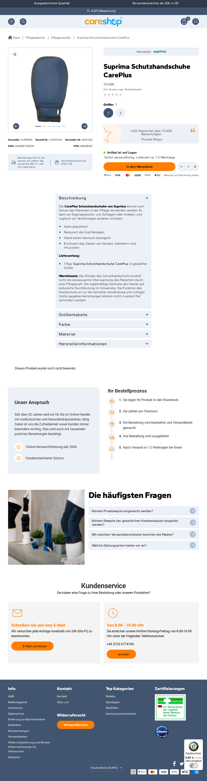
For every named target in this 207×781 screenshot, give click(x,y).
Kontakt (62, 696)
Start (16, 37)
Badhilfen (112, 708)
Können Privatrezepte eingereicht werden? (122, 511)
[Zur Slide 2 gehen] (44, 126)
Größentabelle (73, 314)
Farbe (64, 324)
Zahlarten (14, 757)
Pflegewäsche (35, 37)
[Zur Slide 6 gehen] (63, 126)
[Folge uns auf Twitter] (181, 763)
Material (67, 334)
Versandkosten (17, 736)
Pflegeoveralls (60, 37)
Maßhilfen (14, 725)
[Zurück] (16, 126)
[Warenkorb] (184, 21)
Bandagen (113, 702)
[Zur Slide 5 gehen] (58, 126)
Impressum (15, 708)
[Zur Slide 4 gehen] (54, 126)
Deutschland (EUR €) (104, 767)
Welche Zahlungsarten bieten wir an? (119, 545)
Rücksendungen (18, 731)
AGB (11, 696)
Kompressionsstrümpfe (121, 713)
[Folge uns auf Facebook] (174, 763)
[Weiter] (84, 126)
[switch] (194, 765)
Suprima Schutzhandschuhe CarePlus (103, 37)
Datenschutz (16, 713)
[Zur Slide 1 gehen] (38, 126)
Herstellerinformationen (83, 343)
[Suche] (23, 21)
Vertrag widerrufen (75, 725)
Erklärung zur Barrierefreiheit (26, 719)
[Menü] (200, 741)
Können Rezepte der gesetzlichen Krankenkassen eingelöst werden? (135, 522)
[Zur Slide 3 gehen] (49, 126)
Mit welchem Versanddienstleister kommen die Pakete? (133, 534)
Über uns (63, 702)
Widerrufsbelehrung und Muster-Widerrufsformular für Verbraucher (29, 747)
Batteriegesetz (17, 702)
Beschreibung (72, 197)
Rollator (111, 696)
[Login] (195, 21)
